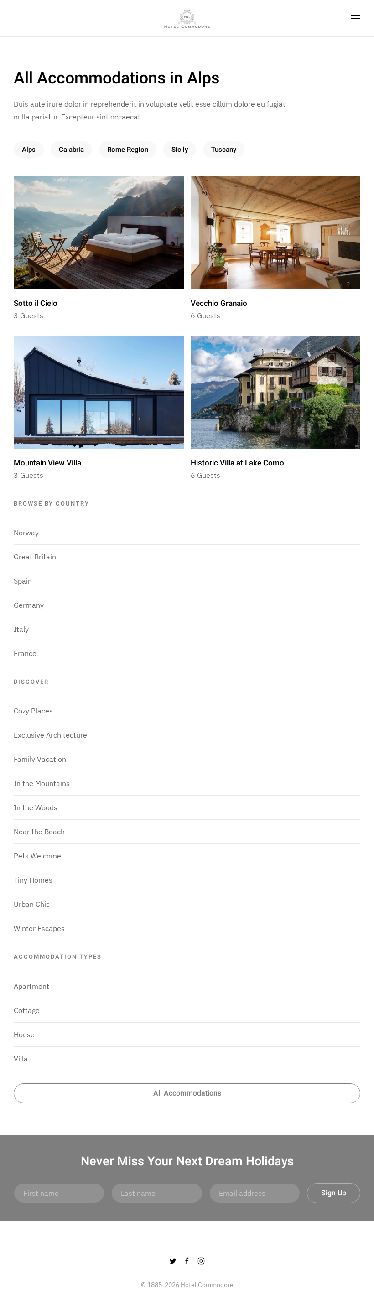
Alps (29, 150)
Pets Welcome (37, 855)
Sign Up (333, 1193)
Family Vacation (40, 759)
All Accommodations (187, 1093)
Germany (29, 605)
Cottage (27, 1010)
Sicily (179, 150)
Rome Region (127, 150)
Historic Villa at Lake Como (237, 463)
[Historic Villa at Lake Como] (276, 391)
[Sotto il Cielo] (99, 231)
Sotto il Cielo (35, 303)
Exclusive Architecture (50, 734)
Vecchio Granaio (219, 303)
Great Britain (35, 556)
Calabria (71, 150)
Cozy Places (33, 710)
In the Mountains (42, 783)
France (25, 653)
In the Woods (35, 807)
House (24, 1034)
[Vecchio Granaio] (276, 231)
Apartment (31, 986)
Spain (23, 580)
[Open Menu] (355, 18)
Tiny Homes (33, 879)
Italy (21, 629)
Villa (21, 1058)
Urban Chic (32, 904)
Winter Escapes (39, 928)
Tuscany (223, 150)
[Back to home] (187, 18)
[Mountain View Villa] (99, 391)
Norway (26, 532)
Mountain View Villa (47, 463)
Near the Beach (39, 831)
